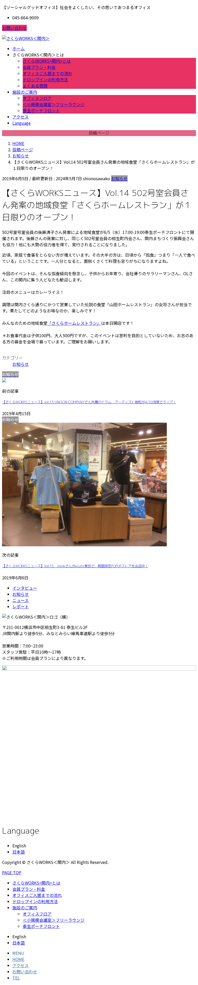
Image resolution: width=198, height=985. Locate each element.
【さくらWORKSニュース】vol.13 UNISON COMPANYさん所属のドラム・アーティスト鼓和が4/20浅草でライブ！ (89, 402)
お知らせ (119, 178)
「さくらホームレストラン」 (74, 323)
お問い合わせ (14, 28)
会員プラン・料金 (39, 67)
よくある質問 (35, 86)
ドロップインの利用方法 (45, 79)
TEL (16, 978)
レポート (20, 606)
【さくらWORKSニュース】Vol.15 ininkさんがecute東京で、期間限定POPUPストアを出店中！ (75, 566)
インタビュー (24, 588)
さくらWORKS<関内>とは (47, 61)
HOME (18, 959)
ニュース (20, 600)
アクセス (20, 965)
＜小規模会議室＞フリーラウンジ (54, 104)
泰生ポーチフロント (41, 110)
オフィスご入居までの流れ (47, 73)
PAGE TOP (11, 872)
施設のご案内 (24, 907)
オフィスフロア (37, 98)
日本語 (18, 852)
